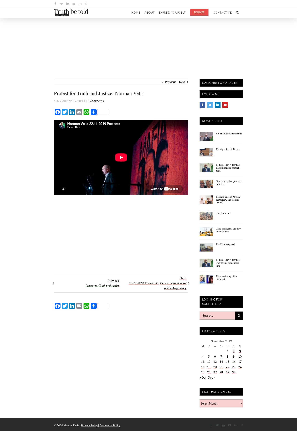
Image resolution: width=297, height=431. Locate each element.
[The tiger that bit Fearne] (206, 153)
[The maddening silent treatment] (206, 280)
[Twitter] (210, 105)
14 (221, 361)
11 (202, 361)
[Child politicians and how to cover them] (206, 232)
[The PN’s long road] (206, 248)
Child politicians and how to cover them (228, 230)
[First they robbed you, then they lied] (206, 185)
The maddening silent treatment (226, 278)
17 (240, 361)
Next (182, 82)
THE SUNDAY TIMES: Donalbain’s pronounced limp (228, 262)
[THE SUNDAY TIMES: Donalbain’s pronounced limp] (206, 264)
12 (209, 361)
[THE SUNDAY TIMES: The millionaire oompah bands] (206, 168)
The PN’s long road (225, 244)
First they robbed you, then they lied (229, 182)
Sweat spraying (223, 213)
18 (202, 367)
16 (233, 361)
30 (233, 372)
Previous (170, 82)
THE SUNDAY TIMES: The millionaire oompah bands (228, 167)
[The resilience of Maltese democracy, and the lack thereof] (206, 200)
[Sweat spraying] (206, 217)
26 (209, 372)
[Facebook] (202, 105)
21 (221, 367)
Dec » (211, 377)
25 (202, 372)
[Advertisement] (148, 44)
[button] (237, 12)
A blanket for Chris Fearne (229, 133)
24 (240, 367)
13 (215, 361)
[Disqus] (121, 361)
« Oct (203, 377)
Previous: (102, 283)
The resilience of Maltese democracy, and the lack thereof (228, 199)
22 (227, 367)
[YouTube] (225, 105)
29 (227, 372)
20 (215, 367)
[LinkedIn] (218, 105)
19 (209, 367)
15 (227, 361)
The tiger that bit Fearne (228, 149)
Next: (157, 283)
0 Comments (96, 101)
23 (233, 367)
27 (215, 372)
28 (221, 372)
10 (240, 356)
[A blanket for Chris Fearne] (206, 137)
